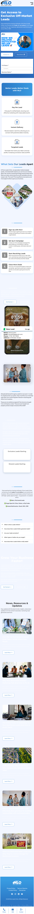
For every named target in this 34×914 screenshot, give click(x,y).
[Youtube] (22, 894)
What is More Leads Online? (12, 524)
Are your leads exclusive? (11, 533)
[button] (17, 41)
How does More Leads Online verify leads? (16, 541)
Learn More (8, 652)
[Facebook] (12, 894)
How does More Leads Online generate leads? (17, 529)
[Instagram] (15, 894)
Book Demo (20, 54)
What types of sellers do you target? (14, 537)
